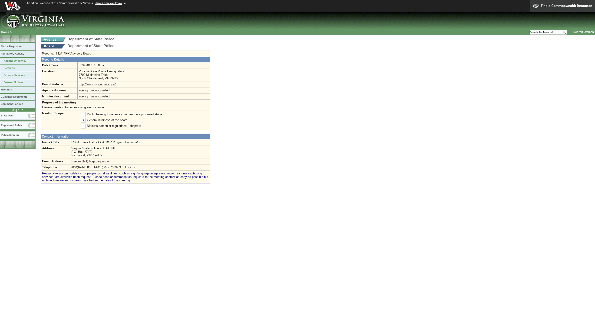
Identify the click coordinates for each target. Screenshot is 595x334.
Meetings (6, 89)
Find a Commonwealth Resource (566, 6)
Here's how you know (108, 3)
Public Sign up (10, 135)
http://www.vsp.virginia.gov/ (97, 84)
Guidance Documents (14, 96)
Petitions (9, 68)
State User (7, 115)
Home (5, 32)
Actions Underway (15, 60)
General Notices (13, 82)
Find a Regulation (12, 46)
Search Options (583, 32)
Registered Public (12, 125)
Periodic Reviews (14, 75)
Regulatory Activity (12, 53)
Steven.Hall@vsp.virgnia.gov (90, 161)
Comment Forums (12, 104)
